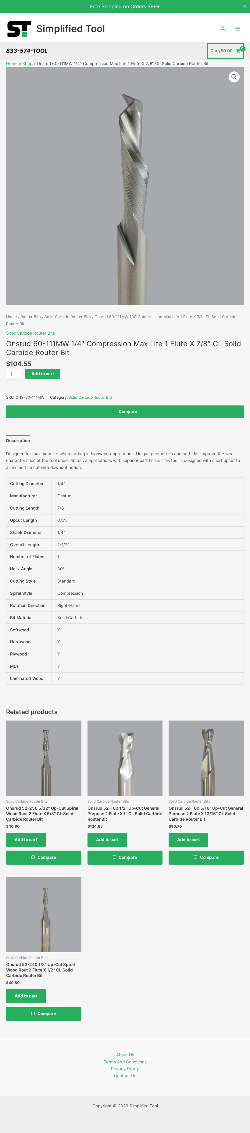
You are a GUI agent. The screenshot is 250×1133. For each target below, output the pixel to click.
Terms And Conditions (125, 1061)
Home (12, 63)
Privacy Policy (125, 1068)
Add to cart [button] (26, 839)
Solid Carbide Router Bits (68, 316)
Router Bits (30, 316)
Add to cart (42, 373)
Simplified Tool (70, 28)
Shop (27, 63)
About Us (125, 1054)
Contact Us (125, 1075)
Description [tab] (18, 440)
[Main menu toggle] (238, 29)
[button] (223, 29)
